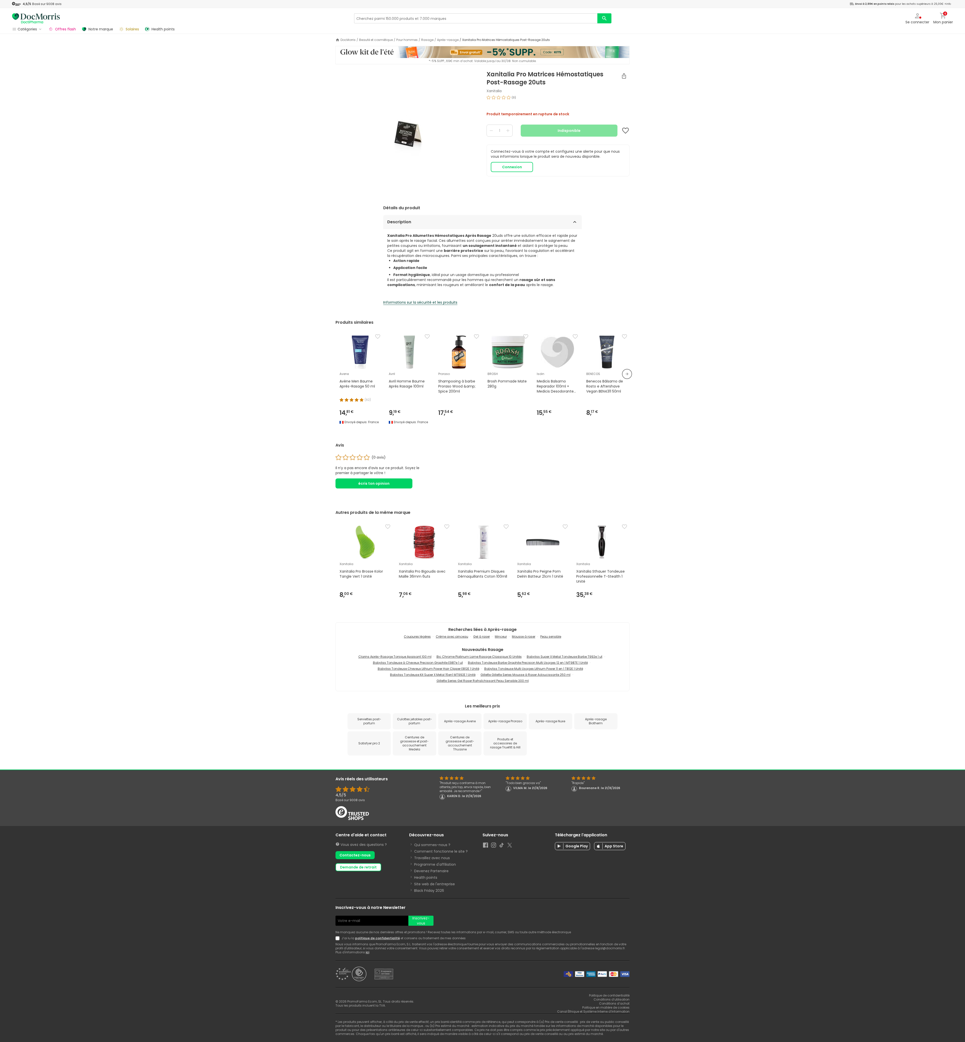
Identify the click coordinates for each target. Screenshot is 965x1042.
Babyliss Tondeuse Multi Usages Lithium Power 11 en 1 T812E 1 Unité (533, 669)
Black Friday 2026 (429, 890)
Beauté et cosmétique (376, 40)
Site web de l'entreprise (434, 884)
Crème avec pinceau (452, 636)
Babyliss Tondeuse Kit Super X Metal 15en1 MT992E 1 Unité (432, 675)
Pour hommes (407, 40)
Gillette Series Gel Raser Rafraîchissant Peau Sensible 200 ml (483, 681)
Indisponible (569, 130)
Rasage (427, 40)
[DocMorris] (36, 18)
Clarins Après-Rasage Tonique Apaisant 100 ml (394, 656)
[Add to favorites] (625, 131)
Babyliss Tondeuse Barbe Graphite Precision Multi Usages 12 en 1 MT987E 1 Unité (528, 663)
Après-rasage (448, 40)
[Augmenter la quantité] (508, 131)
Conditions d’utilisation (612, 999)
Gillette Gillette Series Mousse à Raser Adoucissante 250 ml (525, 675)
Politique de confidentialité (609, 995)
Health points (425, 877)
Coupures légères (417, 636)
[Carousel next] (627, 374)
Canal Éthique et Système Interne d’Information (593, 1011)
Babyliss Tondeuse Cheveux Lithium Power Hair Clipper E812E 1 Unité (428, 669)
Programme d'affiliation (435, 864)
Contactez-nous (355, 855)
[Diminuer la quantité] (491, 131)
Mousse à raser (523, 636)
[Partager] (624, 75)
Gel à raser (481, 636)
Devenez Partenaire (431, 870)
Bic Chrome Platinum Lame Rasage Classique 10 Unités (479, 656)
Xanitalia (494, 90)
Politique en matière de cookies (606, 1007)
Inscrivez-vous (420, 921)
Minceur (501, 636)
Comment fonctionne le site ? (441, 851)
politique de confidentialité (377, 938)
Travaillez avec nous (432, 857)
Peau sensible (550, 636)
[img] (406, 133)
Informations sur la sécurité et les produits (420, 302)
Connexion (512, 167)
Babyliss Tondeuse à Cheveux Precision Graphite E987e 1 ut (418, 663)
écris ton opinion (374, 483)
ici (367, 952)
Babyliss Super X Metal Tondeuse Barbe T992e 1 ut (564, 656)
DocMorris (348, 40)
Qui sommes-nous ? (432, 844)
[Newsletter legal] (338, 938)
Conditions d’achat (614, 1003)
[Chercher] (604, 18)
